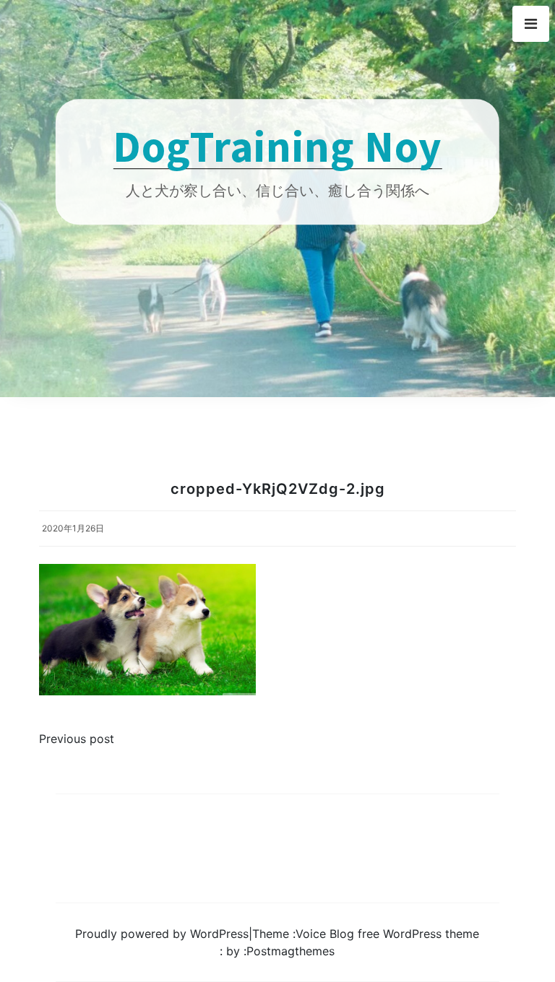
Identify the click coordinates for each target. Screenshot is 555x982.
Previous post (76, 738)
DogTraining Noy (277, 145)
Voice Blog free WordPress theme (387, 933)
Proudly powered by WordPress (162, 933)
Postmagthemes (290, 951)
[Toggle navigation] (530, 24)
